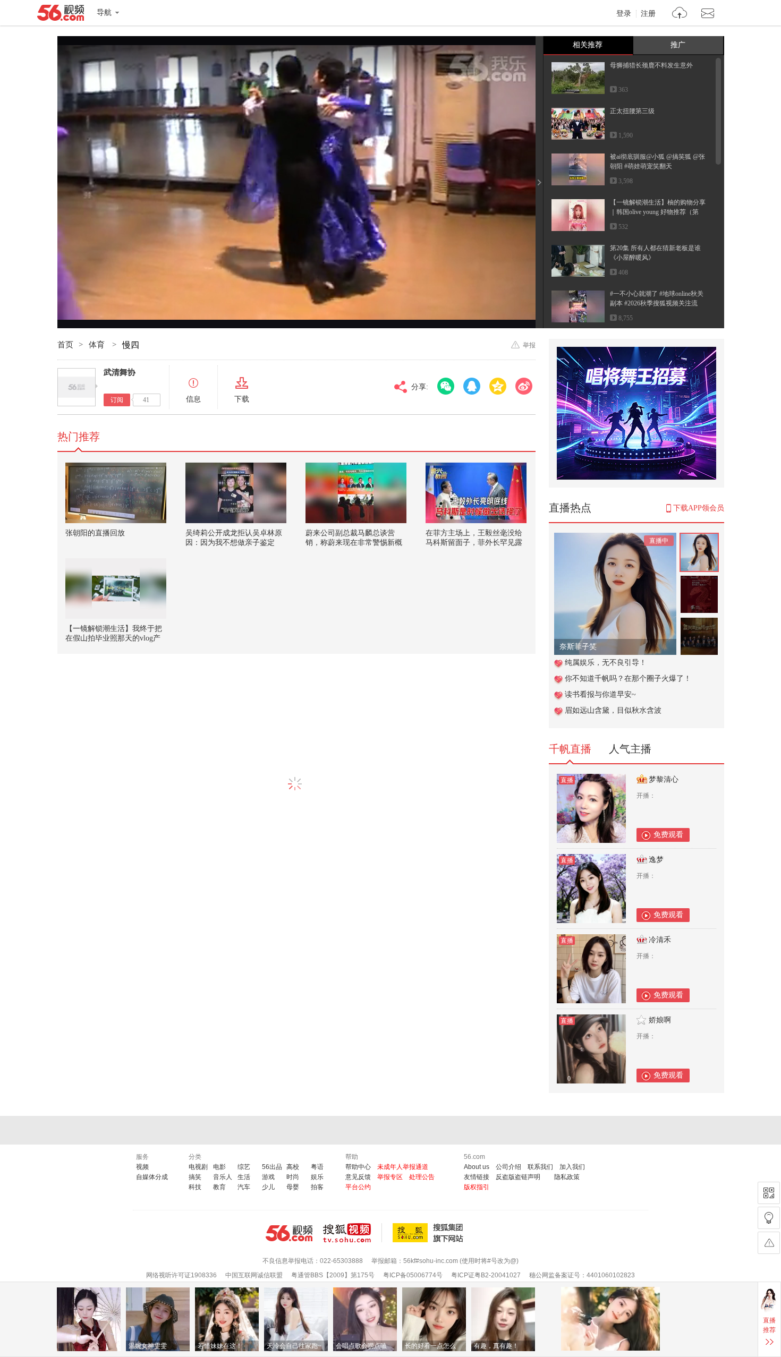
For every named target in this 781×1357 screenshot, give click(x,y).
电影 (219, 1167)
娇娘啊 (660, 1020)
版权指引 (476, 1187)
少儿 (268, 1187)
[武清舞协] (76, 387)
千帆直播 (570, 749)
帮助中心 (358, 1167)
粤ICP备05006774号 (413, 1275)
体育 (98, 344)
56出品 (272, 1167)
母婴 (292, 1187)
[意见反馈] (769, 1243)
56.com (60, 15)
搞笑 (195, 1177)
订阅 (117, 400)
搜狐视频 (352, 1232)
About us (476, 1167)
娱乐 (317, 1177)
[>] (679, 14)
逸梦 (656, 860)
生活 (243, 1177)
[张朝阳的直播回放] (115, 493)
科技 (195, 1187)
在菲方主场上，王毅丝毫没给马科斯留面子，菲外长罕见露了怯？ (474, 542)
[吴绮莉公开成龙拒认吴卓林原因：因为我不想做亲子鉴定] (235, 493)
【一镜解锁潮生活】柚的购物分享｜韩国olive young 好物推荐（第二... (658, 212)
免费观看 (668, 835)
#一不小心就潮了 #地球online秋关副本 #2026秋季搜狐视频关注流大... (656, 303)
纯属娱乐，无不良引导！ (606, 663)
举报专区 (390, 1177)
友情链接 (476, 1177)
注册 (648, 14)
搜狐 (430, 1232)
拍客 (317, 1187)
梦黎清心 (663, 779)
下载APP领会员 (698, 508)
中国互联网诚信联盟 (254, 1275)
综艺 (243, 1167)
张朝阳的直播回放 (95, 533)
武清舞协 (119, 372)
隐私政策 (567, 1177)
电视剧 (198, 1167)
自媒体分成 (152, 1177)
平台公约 (358, 1187)
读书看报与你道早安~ (600, 694)
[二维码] (769, 1193)
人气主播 (630, 749)
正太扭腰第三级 (632, 111)
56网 (289, 1233)
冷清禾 (660, 940)
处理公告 (422, 1177)
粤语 (317, 1167)
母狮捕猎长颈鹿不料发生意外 (651, 65)
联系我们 (540, 1167)
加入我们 (572, 1167)
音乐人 (222, 1177)
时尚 (292, 1177)
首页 (65, 344)
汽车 (243, 1187)
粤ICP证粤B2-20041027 (486, 1275)
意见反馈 (358, 1177)
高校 (292, 1167)
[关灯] (769, 1218)
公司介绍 (508, 1167)
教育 (219, 1187)
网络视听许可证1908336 (181, 1275)
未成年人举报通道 (402, 1167)
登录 (623, 14)
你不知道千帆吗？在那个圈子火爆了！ (628, 678)
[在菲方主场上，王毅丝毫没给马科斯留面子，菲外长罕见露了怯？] (476, 493)
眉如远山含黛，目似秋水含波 (613, 710)
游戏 (268, 1177)
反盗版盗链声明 (518, 1177)
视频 (142, 1167)
